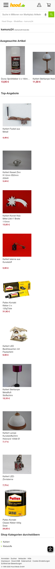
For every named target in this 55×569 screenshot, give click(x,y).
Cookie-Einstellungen (41, 561)
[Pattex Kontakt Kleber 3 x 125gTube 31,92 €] (18, 286)
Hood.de (18, 5)
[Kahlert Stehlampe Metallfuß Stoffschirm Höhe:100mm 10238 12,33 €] (18, 373)
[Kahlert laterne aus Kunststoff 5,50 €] (18, 243)
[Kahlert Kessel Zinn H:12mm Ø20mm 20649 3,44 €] (18, 156)
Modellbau (18, 21)
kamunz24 (28, 21)
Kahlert (6, 541)
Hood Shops (7, 21)
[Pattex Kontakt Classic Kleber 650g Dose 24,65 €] (18, 503)
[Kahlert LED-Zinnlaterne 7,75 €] (18, 460)
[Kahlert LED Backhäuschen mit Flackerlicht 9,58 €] (18, 329)
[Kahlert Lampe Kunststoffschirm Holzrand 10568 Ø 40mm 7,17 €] (18, 416)
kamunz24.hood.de (22, 29)
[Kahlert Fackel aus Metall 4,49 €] (18, 112)
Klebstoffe (7, 546)
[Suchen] (51, 14)
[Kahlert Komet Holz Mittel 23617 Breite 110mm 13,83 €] (18, 199)
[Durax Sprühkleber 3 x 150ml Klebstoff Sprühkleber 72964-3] (15, 60)
